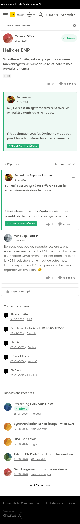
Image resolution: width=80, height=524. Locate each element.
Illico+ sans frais (25, 439)
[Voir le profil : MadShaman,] (8, 427)
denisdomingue (41, 474)
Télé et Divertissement (19, 25)
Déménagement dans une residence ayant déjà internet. (40, 469)
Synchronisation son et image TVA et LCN (44, 424)
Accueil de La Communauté (21, 503)
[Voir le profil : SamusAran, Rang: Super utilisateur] (9, 177)
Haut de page (54, 503)
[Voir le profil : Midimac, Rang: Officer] (8, 38)
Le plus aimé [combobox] (65, 164)
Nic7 (29, 319)
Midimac (20, 36)
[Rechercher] (40, 14)
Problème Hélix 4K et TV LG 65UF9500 (37, 328)
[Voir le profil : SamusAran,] (11, 99)
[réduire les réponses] (40, 172)
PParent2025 (38, 459)
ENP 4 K (16, 370)
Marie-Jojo (21, 236)
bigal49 (32, 375)
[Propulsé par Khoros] (40, 514)
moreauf (36, 413)
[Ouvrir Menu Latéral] (5, 15)
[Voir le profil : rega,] (8, 442)
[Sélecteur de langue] (31, 14)
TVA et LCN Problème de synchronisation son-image (43, 454)
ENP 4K (15, 342)
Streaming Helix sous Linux (33, 404)
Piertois (31, 333)
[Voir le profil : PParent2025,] (8, 457)
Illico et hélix (19, 314)
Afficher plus (42, 485)
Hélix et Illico (19, 356)
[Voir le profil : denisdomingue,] (8, 472)
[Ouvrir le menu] (74, 25)
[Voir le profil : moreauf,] (8, 407)
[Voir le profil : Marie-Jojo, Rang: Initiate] (8, 238)
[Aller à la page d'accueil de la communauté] (17, 14)
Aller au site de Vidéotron (19, 4)
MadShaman (39, 429)
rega (34, 444)
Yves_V (32, 361)
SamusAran (24, 97)
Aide (72, 503)
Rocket (32, 347)
